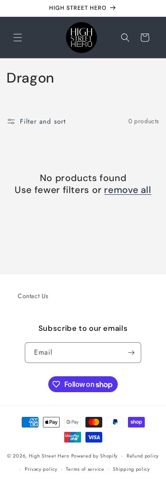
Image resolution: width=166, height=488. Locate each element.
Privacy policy (41, 469)
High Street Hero (49, 455)
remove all (127, 190)
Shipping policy (131, 469)
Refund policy (143, 455)
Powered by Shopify (94, 455)
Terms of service (85, 469)
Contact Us (33, 295)
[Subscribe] (131, 352)
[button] (17, 37)
